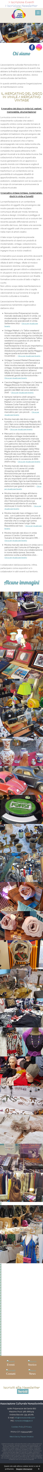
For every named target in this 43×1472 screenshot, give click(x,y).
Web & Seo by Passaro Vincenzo (22, 1437)
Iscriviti (23, 1391)
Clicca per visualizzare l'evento (29, 356)
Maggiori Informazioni (24, 1469)
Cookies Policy (17, 1427)
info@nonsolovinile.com (24, 1418)
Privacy (28, 1427)
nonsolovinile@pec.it (24, 1421)
